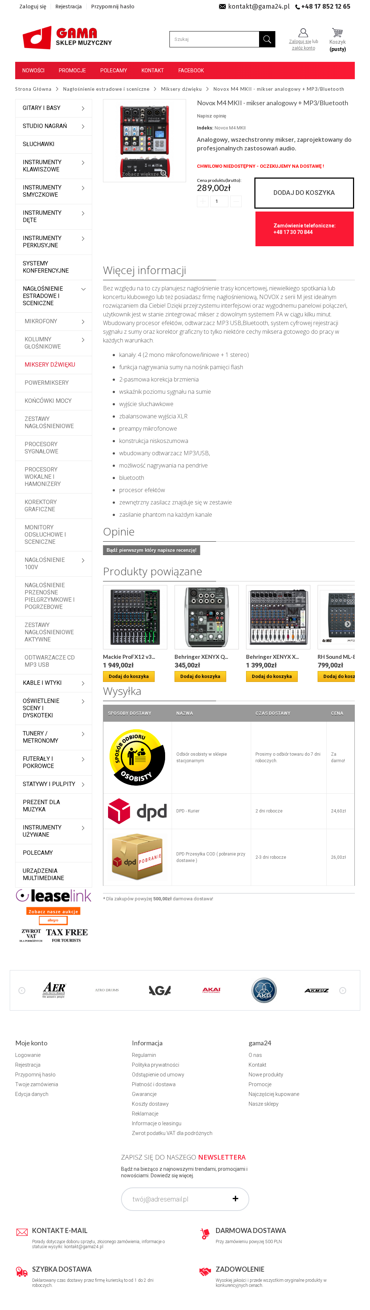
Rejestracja (68, 6)
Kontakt (153, 70)
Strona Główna (33, 89)
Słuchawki (39, 144)
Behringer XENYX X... (272, 656)
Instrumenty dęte (42, 216)
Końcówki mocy (48, 400)
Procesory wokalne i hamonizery (43, 476)
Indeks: (205, 128)
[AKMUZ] (316, 990)
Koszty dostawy (150, 1104)
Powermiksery (47, 382)
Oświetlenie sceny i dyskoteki (41, 708)
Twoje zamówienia (36, 1084)
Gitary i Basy (41, 107)
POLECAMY (38, 852)
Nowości (33, 70)
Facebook (191, 70)
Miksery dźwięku (50, 364)
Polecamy (113, 70)
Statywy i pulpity (49, 784)
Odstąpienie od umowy (158, 1075)
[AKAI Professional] (211, 990)
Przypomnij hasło (112, 6)
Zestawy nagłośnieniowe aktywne (49, 632)
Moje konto (31, 1043)
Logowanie (27, 1055)
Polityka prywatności (155, 1065)
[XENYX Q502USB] (207, 617)
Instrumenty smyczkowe (42, 191)
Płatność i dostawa (154, 1084)
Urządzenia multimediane (43, 874)
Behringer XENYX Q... (201, 656)
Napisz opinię (211, 116)
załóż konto (303, 48)
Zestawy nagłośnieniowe (49, 422)
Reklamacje (145, 1114)
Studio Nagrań (45, 126)
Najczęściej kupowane (274, 1094)
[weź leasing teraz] (53, 895)
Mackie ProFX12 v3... (129, 656)
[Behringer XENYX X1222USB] (278, 617)
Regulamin (144, 1055)
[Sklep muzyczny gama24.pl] (68, 35)
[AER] (54, 990)
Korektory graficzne (41, 506)
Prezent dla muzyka (41, 806)
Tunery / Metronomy (40, 737)
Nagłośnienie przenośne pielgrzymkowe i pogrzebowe (50, 596)
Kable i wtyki (42, 682)
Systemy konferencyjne (46, 267)
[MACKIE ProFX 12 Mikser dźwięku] (135, 617)
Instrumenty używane (42, 831)
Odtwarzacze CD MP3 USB (50, 661)
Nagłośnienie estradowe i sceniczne (43, 296)
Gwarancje (144, 1094)
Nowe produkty (266, 1075)
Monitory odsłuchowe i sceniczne (45, 534)
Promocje (72, 70)
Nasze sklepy (264, 1104)
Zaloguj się (33, 6)
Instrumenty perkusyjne (42, 242)
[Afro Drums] (107, 990)
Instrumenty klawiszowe (42, 166)
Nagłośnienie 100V (45, 563)
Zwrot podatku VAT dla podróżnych (172, 1133)
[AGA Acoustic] (159, 990)
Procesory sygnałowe (41, 448)
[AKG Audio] (264, 990)
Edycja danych (31, 1094)
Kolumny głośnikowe (43, 343)
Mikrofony (41, 321)
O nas (255, 1055)
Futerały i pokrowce (38, 762)
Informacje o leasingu (156, 1123)
